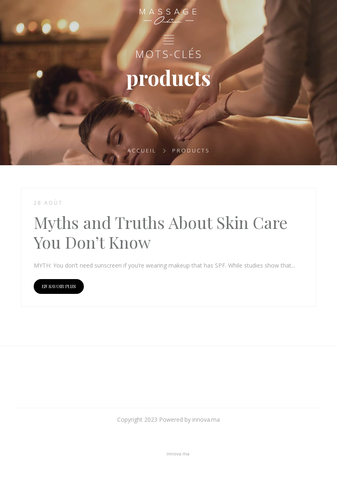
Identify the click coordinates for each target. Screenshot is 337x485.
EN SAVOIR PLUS (59, 286)
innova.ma (177, 453)
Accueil (142, 150)
